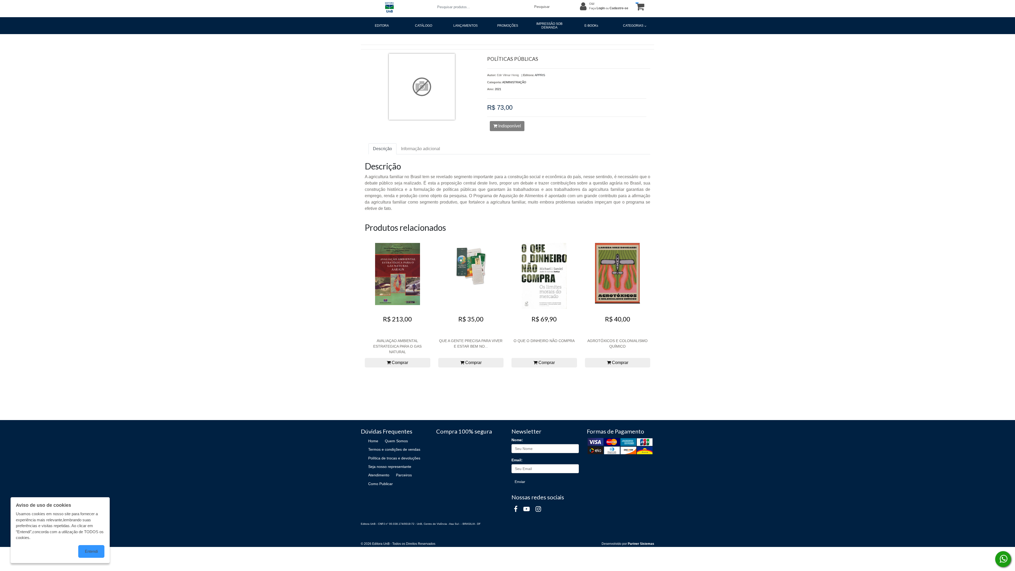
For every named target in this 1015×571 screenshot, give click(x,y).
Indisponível (509, 126)
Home (373, 441)
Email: (517, 460)
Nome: (517, 440)
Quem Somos (396, 441)
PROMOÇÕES (507, 25)
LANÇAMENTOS (465, 25)
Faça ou (608, 8)
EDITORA (382, 25)
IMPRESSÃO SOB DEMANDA (549, 25)
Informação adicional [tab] (420, 148)
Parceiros (404, 475)
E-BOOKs (591, 25)
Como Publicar (380, 484)
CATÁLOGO (423, 25)
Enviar (520, 482)
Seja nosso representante (389, 466)
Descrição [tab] (382, 148)
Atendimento (378, 475)
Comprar (399, 362)
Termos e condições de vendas (394, 449)
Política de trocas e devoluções (394, 458)
